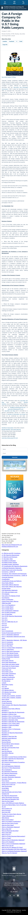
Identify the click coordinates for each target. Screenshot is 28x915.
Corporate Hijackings (7, 577)
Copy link (5, 44)
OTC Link (4, 686)
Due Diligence (5, 597)
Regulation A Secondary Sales (10, 719)
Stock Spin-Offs (6, 812)
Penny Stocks (5, 699)
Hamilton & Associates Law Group (16, 414)
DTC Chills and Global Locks (9, 592)
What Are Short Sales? (8, 801)
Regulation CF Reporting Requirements (12, 732)
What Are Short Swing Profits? (10, 823)
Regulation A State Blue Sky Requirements (13, 712)
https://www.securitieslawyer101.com (12, 544)
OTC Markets (5, 688)
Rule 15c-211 (5, 749)
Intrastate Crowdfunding (8, 677)
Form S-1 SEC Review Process (10, 653)
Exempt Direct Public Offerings (10, 601)
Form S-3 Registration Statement (10, 657)
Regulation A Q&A (6, 727)
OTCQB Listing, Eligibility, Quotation (11, 695)
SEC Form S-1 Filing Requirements (11, 768)
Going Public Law (6, 670)
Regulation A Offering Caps (9, 714)
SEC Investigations (7, 769)
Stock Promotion (6, 810)
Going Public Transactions (9, 673)
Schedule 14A (5, 790)
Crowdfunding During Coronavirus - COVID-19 (14, 575)
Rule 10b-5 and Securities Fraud (10, 747)
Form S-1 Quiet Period (8, 649)
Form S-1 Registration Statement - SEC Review (14, 640)
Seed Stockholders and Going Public (12, 792)
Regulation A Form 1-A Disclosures (11, 716)
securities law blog (10, 410)
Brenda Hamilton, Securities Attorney (11, 429)
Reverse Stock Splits (7, 745)
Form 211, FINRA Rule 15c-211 (10, 621)
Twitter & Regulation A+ (8, 816)
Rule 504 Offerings (7, 751)
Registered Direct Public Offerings (11, 708)
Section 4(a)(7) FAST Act (8, 784)
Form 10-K (4, 618)
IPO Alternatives (6, 681)
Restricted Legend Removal (9, 738)
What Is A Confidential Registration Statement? (14, 851)
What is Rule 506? (6, 832)
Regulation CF (5, 731)
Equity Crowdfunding (7, 599)
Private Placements (7, 703)
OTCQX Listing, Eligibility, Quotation (11, 697)
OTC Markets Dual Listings (9, 692)
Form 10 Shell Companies (8, 612)
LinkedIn (5, 41)
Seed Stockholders (7, 786)
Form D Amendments (7, 631)
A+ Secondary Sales (7, 559)
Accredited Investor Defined (9, 562)
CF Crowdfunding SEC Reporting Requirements (14, 566)
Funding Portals (6, 658)
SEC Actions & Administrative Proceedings (13, 762)
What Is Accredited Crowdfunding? (11, 821)
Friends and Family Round (9, 668)
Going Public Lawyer (7, 671)
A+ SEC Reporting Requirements (10, 555)
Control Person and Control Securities (12, 570)
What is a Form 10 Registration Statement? (13, 840)
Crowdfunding (5, 579)
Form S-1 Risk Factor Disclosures (11, 651)
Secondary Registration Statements (11, 777)
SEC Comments (6, 764)
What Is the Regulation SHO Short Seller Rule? (14, 849)
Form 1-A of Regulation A (8, 605)
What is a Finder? (6, 838)
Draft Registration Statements (9, 590)
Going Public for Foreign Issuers (10, 666)
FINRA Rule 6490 (6, 603)
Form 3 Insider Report (7, 607)
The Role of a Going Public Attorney (11, 814)
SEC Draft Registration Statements (11, 766)
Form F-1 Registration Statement (10, 634)
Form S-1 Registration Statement (10, 655)
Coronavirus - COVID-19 (8, 571)
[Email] (14, 895)
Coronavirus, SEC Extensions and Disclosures (14, 573)
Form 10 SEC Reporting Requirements (12, 616)
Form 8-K (4, 625)
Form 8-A (4, 623)
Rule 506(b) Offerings (7, 753)
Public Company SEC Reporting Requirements (14, 705)
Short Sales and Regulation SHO (10, 799)
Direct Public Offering (7, 583)
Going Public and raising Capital (10, 664)
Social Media (5, 788)
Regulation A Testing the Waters (10, 725)
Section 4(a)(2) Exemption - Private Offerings (14, 782)
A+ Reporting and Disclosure (9, 557)
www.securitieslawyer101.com (15, 409)
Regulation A (5, 707)
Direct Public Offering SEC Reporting (12, 586)
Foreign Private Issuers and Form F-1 (11, 633)
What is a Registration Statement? (11, 827)
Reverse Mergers (6, 742)
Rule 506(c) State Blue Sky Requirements (13, 758)
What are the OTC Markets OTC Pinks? (12, 847)
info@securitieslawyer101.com (18, 407)
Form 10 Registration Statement (10, 610)
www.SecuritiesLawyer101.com (10, 438)
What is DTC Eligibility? (8, 842)
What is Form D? (6, 834)
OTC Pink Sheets (6, 694)
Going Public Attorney (8, 660)
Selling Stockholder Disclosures (10, 797)
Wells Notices (5, 818)
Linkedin (4, 682)
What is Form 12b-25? (8, 845)
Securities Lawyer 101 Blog (9, 77)
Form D (4, 629)
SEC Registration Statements (9, 771)
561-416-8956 (14, 891)
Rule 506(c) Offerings (7, 760)
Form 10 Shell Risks (7, 614)
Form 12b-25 (5, 627)
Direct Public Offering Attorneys (10, 584)
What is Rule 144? (6, 829)
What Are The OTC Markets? (9, 853)
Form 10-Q (4, 620)
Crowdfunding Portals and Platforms (11, 581)
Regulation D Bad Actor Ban (9, 736)
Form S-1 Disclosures (7, 644)
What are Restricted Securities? (10, 830)
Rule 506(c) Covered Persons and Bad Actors (14, 757)
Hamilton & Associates (8, 427)
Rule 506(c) (5, 755)
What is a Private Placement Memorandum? (13, 836)
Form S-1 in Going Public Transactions (12, 647)
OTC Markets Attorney (8, 690)
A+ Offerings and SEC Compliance (11, 553)
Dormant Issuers (6, 588)
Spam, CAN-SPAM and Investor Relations (13, 803)
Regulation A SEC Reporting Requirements (13, 718)
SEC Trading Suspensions (9, 775)
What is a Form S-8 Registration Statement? (13, 843)
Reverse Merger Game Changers (10, 743)
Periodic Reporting (7, 701)
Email (20, 41)
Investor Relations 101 (7, 679)
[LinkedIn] (17, 895)
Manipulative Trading (7, 684)
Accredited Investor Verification (10, 564)
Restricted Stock (6, 740)
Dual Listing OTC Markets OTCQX (11, 596)
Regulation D (5, 734)
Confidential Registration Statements (11, 568)
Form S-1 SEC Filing (7, 645)
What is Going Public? (8, 819)
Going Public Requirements (9, 662)
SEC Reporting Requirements (9, 773)
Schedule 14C (5, 793)
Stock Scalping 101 (7, 808)
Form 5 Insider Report (7, 608)
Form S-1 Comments (7, 642)
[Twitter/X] (10, 895)
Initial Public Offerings (7, 675)
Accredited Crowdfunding (9, 560)
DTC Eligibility (5, 594)
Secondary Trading (7, 779)
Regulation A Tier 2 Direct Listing (11, 723)
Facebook (11, 41)
